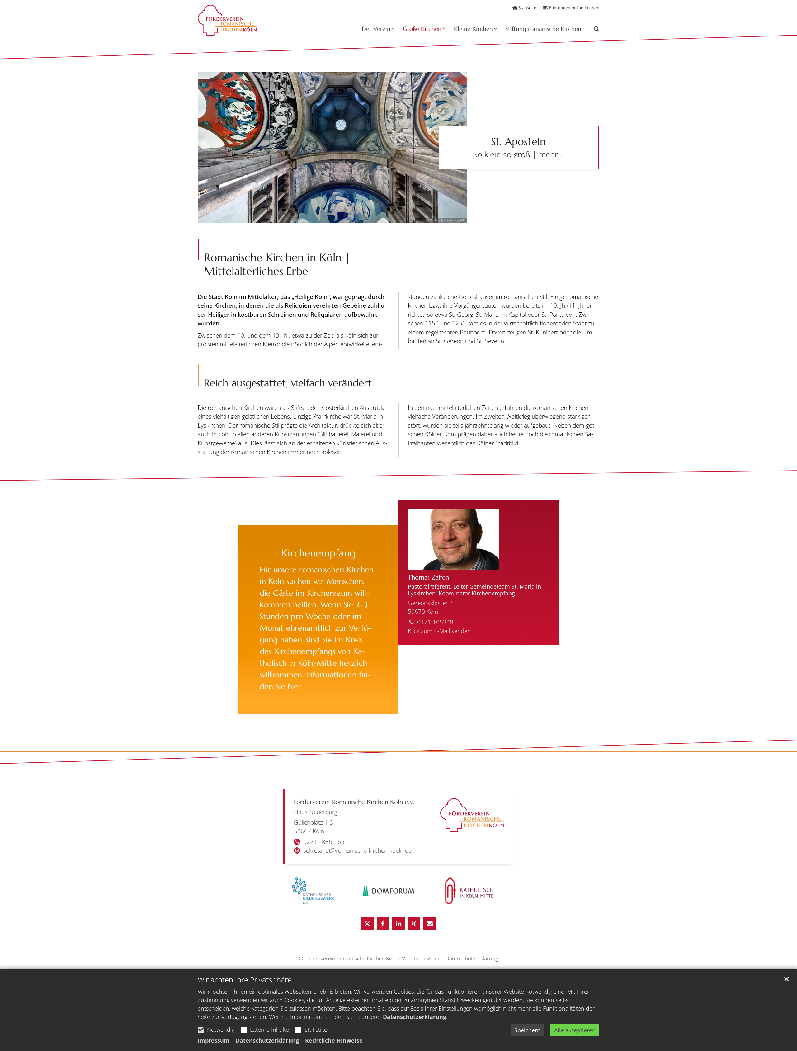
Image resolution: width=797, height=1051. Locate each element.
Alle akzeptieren (575, 1030)
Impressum (213, 1040)
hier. (295, 686)
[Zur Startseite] (227, 20)
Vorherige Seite (211, 162)
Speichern (527, 1030)
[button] (592, 30)
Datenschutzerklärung (414, 1016)
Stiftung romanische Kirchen (543, 29)
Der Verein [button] (376, 29)
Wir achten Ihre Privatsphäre (245, 979)
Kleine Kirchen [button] (473, 29)
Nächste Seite (585, 147)
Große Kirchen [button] (422, 29)
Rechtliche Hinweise (334, 1040)
